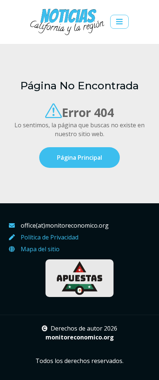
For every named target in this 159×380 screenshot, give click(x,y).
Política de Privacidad (49, 237)
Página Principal (79, 157)
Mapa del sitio (40, 249)
